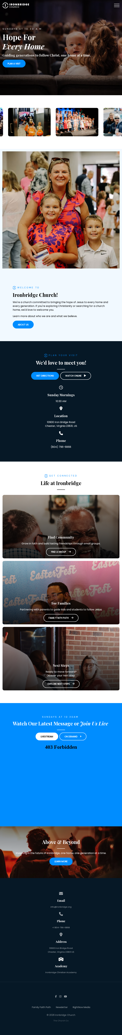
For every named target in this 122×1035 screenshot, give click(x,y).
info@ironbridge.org (61, 906)
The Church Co (61, 1020)
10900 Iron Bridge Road (61, 948)
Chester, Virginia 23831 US (61, 951)
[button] (116, 5)
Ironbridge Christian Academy (61, 972)
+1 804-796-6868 (61, 927)
